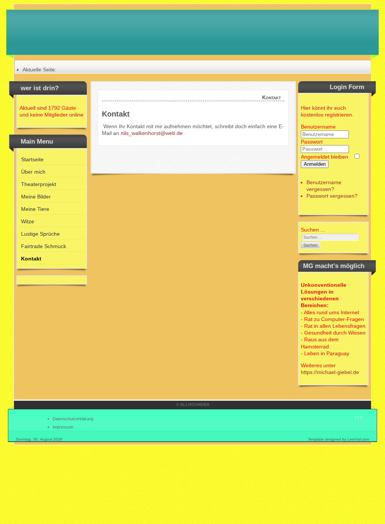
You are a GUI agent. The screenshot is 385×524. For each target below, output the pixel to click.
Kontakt (31, 259)
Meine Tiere (35, 209)
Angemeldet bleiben (324, 157)
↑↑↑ (358, 418)
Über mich (33, 172)
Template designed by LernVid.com (338, 439)
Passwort (312, 142)
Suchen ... (313, 230)
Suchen (310, 245)
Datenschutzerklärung (73, 418)
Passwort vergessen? (332, 196)
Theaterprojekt (38, 184)
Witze (27, 221)
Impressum (63, 427)
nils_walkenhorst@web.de (152, 133)
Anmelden (315, 164)
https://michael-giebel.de (330, 372)
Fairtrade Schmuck (43, 246)
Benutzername (318, 127)
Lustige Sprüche (40, 234)
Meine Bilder (36, 197)
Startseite (32, 159)
